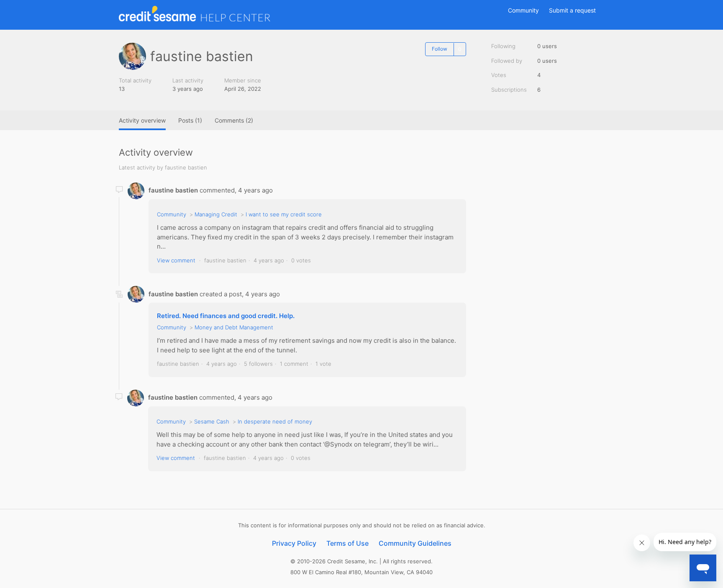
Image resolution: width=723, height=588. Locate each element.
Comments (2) (234, 120)
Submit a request (572, 10)
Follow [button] (439, 49)
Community (523, 10)
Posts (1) (190, 120)
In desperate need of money (275, 421)
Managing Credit (216, 214)
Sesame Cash (211, 421)
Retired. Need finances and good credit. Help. (226, 316)
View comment (176, 260)
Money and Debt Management (234, 327)
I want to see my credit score (284, 214)
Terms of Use (347, 543)
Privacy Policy (294, 543)
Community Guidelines (415, 543)
